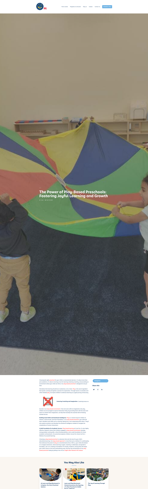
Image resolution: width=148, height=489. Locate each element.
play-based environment (53, 409)
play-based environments (74, 430)
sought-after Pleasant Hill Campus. (73, 450)
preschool (52, 380)
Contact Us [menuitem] (97, 6)
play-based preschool (69, 384)
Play (74, 389)
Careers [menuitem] (90, 6)
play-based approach (59, 441)
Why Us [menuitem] (85, 6)
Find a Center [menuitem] (65, 6)
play (48, 392)
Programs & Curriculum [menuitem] (75, 6)
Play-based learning (68, 428)
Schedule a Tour (107, 6)
